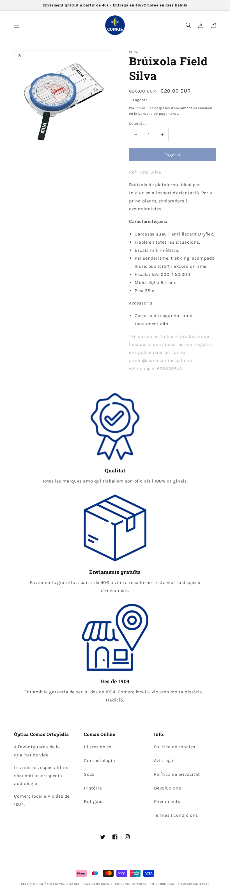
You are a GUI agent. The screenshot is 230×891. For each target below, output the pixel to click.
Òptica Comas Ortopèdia (62, 884)
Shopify (26, 884)
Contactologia (99, 760)
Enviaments (167, 801)
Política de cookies (174, 746)
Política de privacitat (177, 774)
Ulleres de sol (98, 746)
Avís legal (164, 760)
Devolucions (167, 788)
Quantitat (137, 123)
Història (93, 788)
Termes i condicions (176, 815)
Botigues (94, 801)
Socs (89, 774)
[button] (17, 25)
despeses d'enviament (173, 108)
